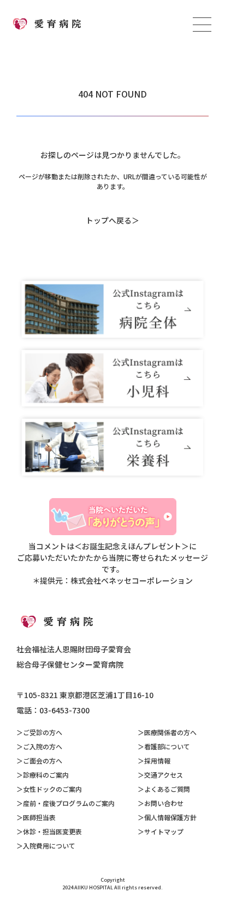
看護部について (167, 746)
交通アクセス (163, 774)
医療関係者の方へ (170, 732)
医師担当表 (39, 817)
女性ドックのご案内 (52, 788)
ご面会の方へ (42, 760)
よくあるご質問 (167, 788)
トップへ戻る (109, 220)
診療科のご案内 (46, 774)
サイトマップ (163, 831)
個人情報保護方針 (170, 817)
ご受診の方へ (42, 732)
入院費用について (49, 845)
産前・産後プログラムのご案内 (69, 803)
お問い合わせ (163, 803)
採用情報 (157, 760)
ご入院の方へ (42, 746)
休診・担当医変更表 (52, 831)
